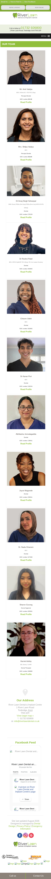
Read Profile (26, 102)
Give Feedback (29, 2)
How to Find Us (16, 2)
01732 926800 (31, 28)
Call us (12, 876)
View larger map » (25, 716)
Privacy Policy (23, 826)
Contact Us (38, 876)
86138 (30, 99)
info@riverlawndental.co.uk (26, 721)
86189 (30, 156)
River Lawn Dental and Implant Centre (24, 764)
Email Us (4, 2)
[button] (43, 36)
